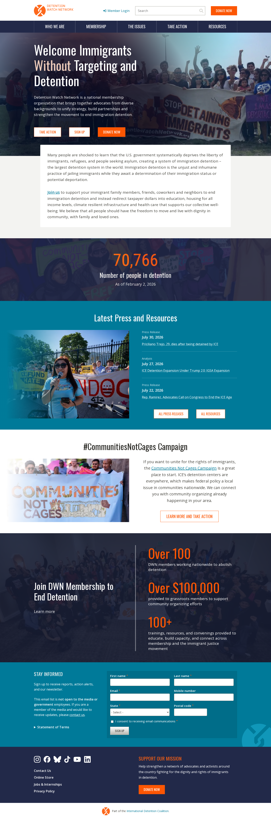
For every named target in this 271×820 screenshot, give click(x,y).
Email (114, 691)
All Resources (210, 413)
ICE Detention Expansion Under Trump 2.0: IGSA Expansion (186, 370)
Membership (96, 26)
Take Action (177, 26)
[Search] (201, 11)
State (114, 706)
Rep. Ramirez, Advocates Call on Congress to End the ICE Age (187, 397)
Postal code (182, 706)
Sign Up (79, 131)
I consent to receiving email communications (145, 721)
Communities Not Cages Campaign (184, 468)
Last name (181, 676)
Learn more (44, 611)
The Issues (136, 26)
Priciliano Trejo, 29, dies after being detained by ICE (180, 344)
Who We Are (54, 26)
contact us (77, 715)
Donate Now (224, 10)
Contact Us (42, 770)
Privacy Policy (44, 791)
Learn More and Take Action (189, 516)
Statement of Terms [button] (53, 727)
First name (118, 676)
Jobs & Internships (48, 784)
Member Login (119, 11)
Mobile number (185, 691)
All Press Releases (171, 413)
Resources (217, 26)
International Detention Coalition (148, 811)
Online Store (44, 777)
